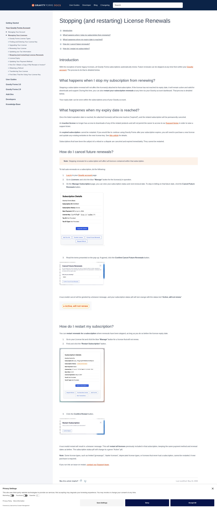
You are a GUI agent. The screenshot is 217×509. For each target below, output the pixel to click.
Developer (86, 5)
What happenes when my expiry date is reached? (83, 40)
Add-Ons (10, 94)
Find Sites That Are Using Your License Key (25, 74)
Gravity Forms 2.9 (13, 89)
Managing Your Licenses (17, 35)
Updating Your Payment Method (20, 61)
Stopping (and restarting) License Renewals (26, 55)
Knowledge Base (13, 104)
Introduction (67, 31)
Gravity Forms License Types (19, 38)
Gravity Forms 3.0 (13, 84)
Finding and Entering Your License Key (23, 42)
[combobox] (148, 5)
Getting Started (12, 23)
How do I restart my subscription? (76, 49)
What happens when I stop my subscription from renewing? (87, 35)
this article (114, 135)
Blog (96, 5)
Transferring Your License (18, 71)
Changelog (105, 5)
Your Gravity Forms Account (18, 28)
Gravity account (85, 175)
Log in (69, 175)
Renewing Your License (17, 48)
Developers (11, 99)
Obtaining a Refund (16, 68)
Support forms (172, 123)
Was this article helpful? (68, 481)
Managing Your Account (16, 32)
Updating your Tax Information (20, 52)
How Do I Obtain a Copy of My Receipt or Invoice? (27, 65)
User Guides (74, 5)
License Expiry (14, 58)
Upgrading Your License (18, 45)
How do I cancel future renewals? (76, 44)
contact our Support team (98, 465)
